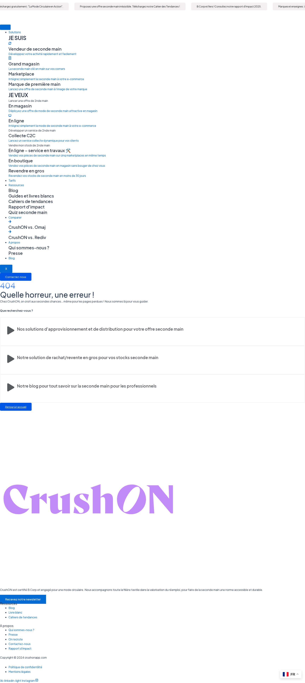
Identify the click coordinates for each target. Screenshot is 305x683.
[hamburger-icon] (5, 27)
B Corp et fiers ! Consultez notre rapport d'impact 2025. (223, 6)
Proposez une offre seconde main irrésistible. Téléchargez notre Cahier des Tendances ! (124, 6)
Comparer (15, 217)
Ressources (16, 185)
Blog (11, 258)
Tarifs (12, 180)
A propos (14, 242)
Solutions (14, 32)
